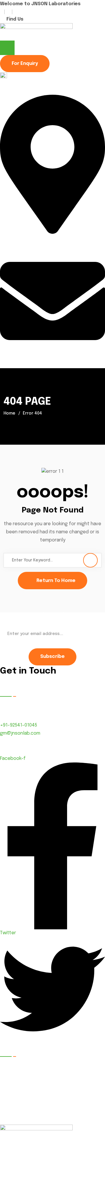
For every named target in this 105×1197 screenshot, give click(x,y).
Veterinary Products (80, 1114)
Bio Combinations (77, 1089)
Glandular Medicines (80, 1076)
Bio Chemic (16, 1089)
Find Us (14, 19)
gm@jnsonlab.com (20, 364)
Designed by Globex (21, 1193)
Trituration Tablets (25, 1076)
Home (9, 413)
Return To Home (56, 580)
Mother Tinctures (77, 1063)
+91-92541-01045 (18, 725)
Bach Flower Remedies (29, 1101)
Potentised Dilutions (80, 1101)
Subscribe (52, 656)
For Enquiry (25, 63)
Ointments (16, 1114)
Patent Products (23, 1063)
